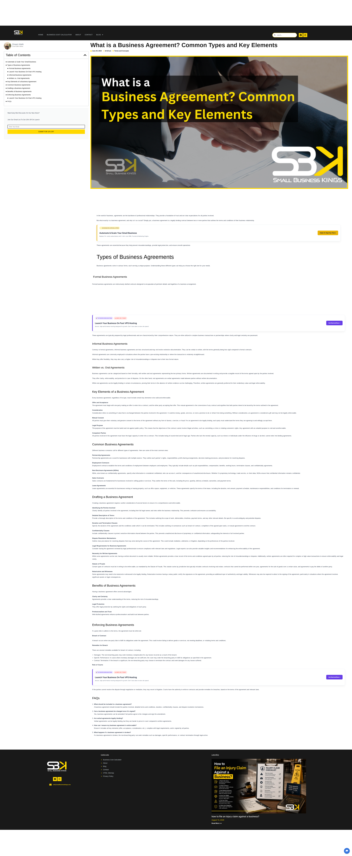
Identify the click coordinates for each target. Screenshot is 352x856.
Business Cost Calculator (59, 35)
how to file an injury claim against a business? (235, 816)
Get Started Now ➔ (334, 323)
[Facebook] (301, 35)
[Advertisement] (55, 13)
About (78, 35)
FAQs (9, 101)
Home (40, 35)
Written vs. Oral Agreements (19, 78)
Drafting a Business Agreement (18, 88)
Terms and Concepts (121, 51)
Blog (98, 35)
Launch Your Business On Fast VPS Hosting (25, 72)
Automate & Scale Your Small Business (21, 62)
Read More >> (217, 823)
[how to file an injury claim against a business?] (259, 786)
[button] (85, 55)
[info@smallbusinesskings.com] (50, 784)
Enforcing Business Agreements (19, 95)
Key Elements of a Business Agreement (21, 82)
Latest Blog (215, 755)
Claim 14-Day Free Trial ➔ (328, 233)
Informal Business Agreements (20, 75)
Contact (89, 35)
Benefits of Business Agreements (19, 91)
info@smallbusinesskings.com (62, 784)
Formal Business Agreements (20, 68)
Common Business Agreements (18, 85)
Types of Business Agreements (18, 65)
